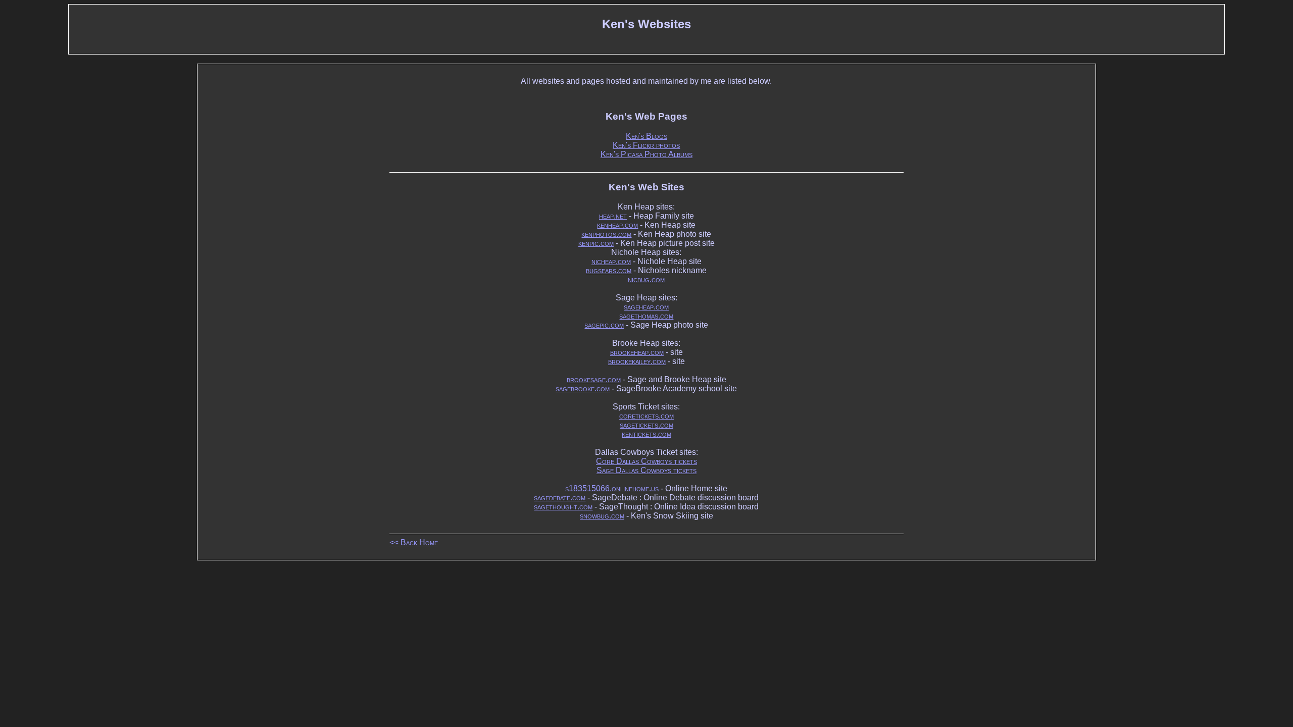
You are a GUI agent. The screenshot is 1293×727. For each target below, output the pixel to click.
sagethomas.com (646, 315)
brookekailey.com (637, 361)
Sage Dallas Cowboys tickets (646, 470)
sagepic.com (604, 325)
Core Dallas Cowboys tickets (646, 461)
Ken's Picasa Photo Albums (646, 154)
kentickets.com (646, 434)
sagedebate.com (559, 497)
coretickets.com (646, 415)
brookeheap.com (637, 352)
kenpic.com (596, 243)
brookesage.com (594, 379)
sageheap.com (646, 306)
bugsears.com (608, 270)
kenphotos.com (606, 234)
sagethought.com (563, 506)
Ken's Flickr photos (646, 145)
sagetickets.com (646, 425)
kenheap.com (617, 225)
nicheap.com (611, 261)
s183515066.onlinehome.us (612, 488)
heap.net (613, 216)
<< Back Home (413, 542)
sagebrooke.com (583, 388)
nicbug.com (646, 279)
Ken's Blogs (646, 136)
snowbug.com (602, 515)
